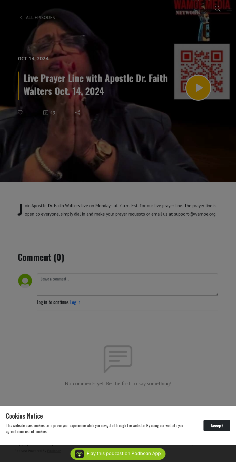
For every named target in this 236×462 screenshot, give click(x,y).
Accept (217, 425)
